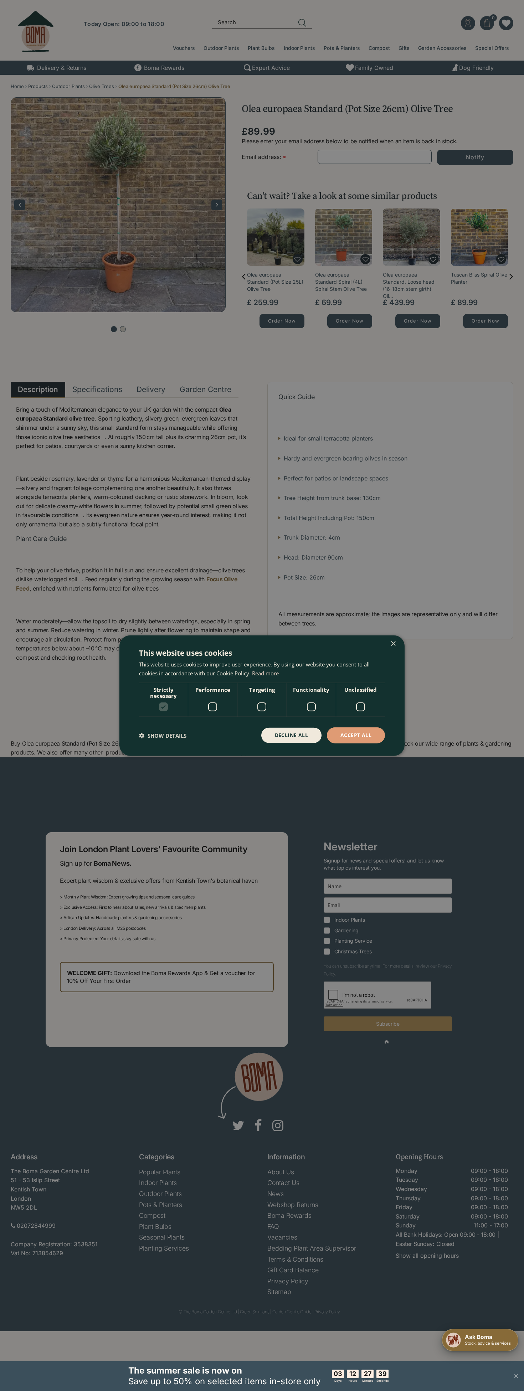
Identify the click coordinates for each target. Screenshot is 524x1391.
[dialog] (262, 695)
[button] (162, 735)
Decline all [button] (291, 735)
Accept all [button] (355, 735)
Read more (265, 672)
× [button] (393, 643)
